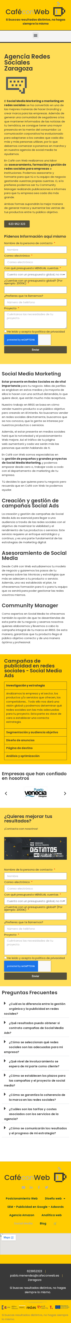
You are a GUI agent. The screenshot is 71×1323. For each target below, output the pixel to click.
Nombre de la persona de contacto (28, 243)
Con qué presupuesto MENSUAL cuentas (31, 268)
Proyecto (10, 308)
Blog (43, 1223)
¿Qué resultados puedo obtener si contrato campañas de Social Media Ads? (34, 1028)
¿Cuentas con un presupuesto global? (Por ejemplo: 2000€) (33, 282)
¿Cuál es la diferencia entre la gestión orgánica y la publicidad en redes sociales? (34, 1009)
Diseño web (53, 1198)
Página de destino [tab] (19, 748)
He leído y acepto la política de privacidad (36, 331)
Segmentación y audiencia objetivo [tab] (32, 732)
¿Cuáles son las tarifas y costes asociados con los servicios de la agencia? (31, 1114)
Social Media (23, 1223)
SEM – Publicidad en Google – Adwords (35, 1207)
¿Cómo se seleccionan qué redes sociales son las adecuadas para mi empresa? (33, 1047)
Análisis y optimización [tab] (23, 756)
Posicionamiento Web (22, 1198)
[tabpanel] (35, 709)
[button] (36, 35)
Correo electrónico (17, 256)
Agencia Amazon (21, 1215)
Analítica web (52, 1215)
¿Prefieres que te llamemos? (23, 296)
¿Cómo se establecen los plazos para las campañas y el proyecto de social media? (34, 1081)
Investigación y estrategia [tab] (25, 685)
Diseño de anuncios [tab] (20, 740)
